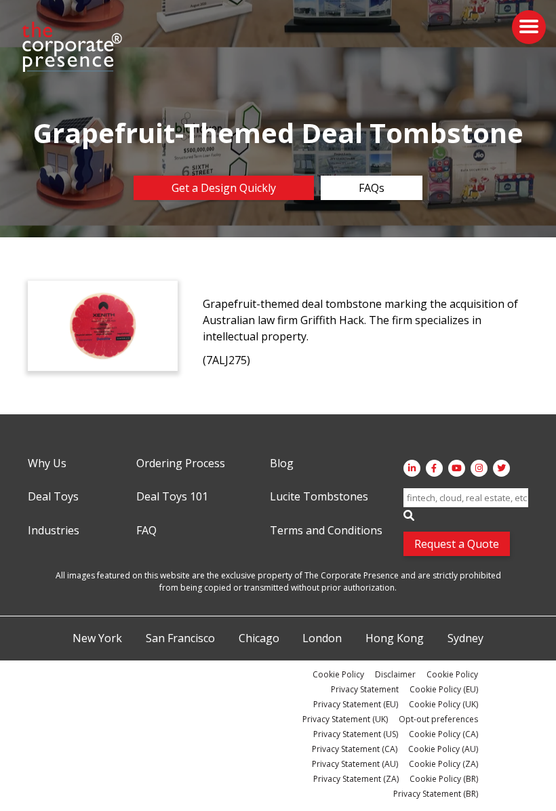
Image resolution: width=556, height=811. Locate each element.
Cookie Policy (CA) (443, 734)
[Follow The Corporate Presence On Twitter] (501, 468)
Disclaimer (395, 674)
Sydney (465, 639)
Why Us (47, 464)
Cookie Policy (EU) (444, 689)
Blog (282, 464)
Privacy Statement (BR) (435, 793)
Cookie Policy (338, 674)
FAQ (146, 531)
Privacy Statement (365, 689)
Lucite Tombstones (319, 497)
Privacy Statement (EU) (355, 704)
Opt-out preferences (438, 719)
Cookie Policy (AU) (443, 749)
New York (97, 639)
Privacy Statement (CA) (354, 749)
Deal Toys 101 (172, 497)
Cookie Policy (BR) (444, 779)
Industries (53, 531)
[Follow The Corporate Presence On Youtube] (456, 468)
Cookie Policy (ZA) (443, 764)
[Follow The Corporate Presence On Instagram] (479, 468)
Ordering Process (180, 464)
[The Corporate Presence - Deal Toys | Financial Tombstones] (72, 47)
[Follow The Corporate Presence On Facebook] (434, 468)
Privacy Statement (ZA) (356, 779)
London (322, 639)
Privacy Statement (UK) (345, 719)
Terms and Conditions (326, 531)
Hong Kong (394, 639)
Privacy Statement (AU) (355, 764)
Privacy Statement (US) (355, 734)
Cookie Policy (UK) (443, 704)
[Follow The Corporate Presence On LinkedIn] (411, 468)
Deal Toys (53, 497)
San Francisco (180, 639)
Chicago (259, 639)
